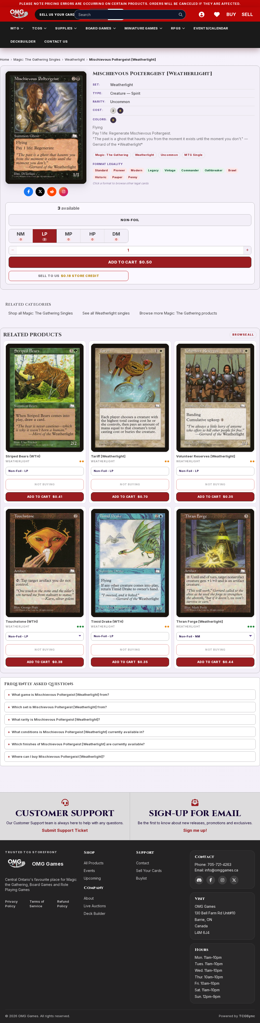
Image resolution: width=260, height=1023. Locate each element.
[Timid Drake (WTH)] (130, 563)
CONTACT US (56, 41)
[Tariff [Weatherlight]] (130, 397)
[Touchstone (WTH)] (45, 563)
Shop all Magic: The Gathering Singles (40, 313)
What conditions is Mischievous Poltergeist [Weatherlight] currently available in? (78, 732)
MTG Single (193, 155)
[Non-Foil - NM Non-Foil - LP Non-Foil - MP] (215, 636)
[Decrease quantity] (13, 250)
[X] (234, 880)
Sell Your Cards (149, 870)
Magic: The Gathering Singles (36, 59)
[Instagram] (222, 880)
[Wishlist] (216, 14)
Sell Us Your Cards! (58, 14)
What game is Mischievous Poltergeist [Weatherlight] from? (60, 694)
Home (4, 59)
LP (49, 236)
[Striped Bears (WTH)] (45, 397)
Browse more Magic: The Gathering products (178, 313)
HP (96, 236)
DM (120, 236)
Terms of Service (36, 903)
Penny (132, 177)
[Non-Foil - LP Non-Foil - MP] (45, 636)
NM (25, 236)
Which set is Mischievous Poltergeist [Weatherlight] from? (59, 707)
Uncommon (169, 155)
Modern (136, 170)
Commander (190, 170)
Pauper (117, 177)
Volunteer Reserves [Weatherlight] (205, 456)
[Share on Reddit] (51, 191)
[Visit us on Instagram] (63, 191)
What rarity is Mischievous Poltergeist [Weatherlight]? (56, 719)
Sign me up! (195, 830)
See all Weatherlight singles (106, 313)
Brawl (232, 170)
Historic (100, 177)
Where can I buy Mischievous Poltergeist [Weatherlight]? (58, 756)
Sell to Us (68, 276)
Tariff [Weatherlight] (108, 456)
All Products (94, 863)
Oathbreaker (213, 170)
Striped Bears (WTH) (23, 456)
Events (89, 870)
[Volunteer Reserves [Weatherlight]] (215, 397)
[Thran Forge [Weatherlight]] (215, 563)
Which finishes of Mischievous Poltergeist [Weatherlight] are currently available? (78, 744)
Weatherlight (75, 59)
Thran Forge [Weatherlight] (199, 621)
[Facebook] (210, 880)
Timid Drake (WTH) (107, 621)
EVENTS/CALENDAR (210, 28)
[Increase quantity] (247, 250)
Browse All (243, 334)
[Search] (180, 14)
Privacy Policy (11, 903)
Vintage (170, 170)
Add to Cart (130, 262)
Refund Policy (63, 903)
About (89, 898)
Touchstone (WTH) (22, 621)
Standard (101, 170)
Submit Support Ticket (65, 830)
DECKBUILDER (23, 41)
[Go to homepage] (19, 14)
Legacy (153, 170)
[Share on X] (40, 191)
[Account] (201, 14)
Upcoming (92, 878)
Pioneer (119, 170)
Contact (142, 863)
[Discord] (199, 880)
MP (72, 236)
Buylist (141, 878)
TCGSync (247, 1016)
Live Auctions (95, 906)
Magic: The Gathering (111, 155)
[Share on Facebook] (28, 191)
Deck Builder (94, 913)
